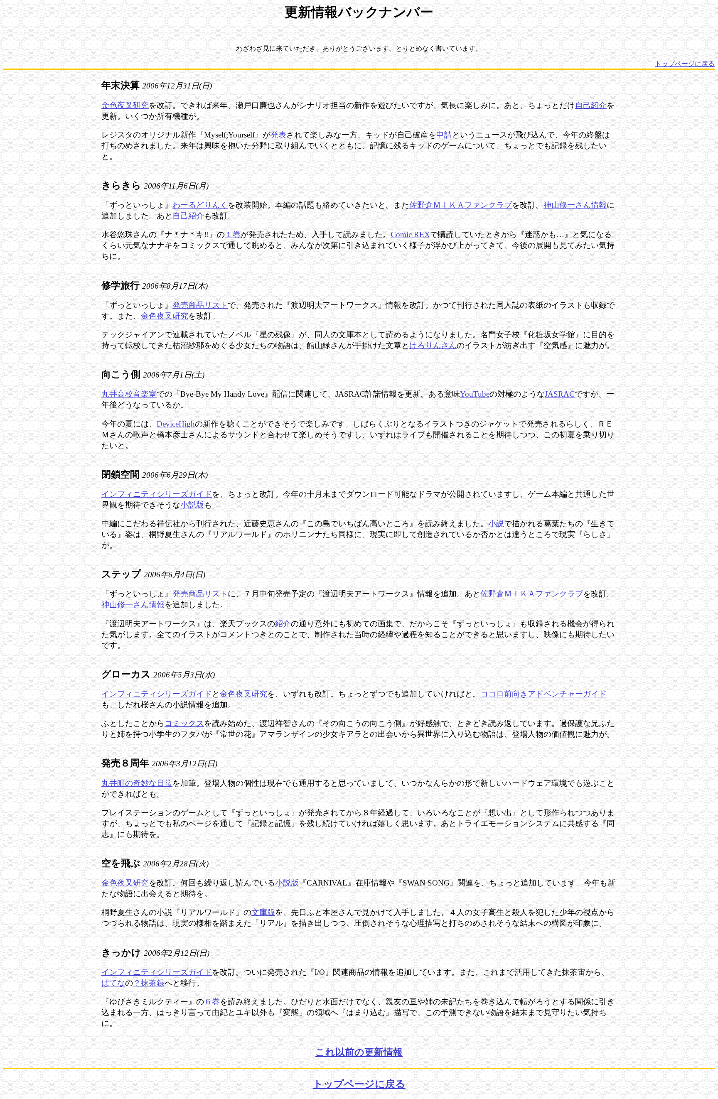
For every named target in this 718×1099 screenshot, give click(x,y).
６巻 (212, 1001)
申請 (444, 134)
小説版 (192, 504)
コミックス (184, 723)
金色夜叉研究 (125, 105)
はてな (113, 983)
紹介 (283, 623)
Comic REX (410, 234)
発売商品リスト (200, 305)
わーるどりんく (200, 205)
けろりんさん (433, 345)
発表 (278, 134)
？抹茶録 (149, 983)
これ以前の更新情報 (359, 1052)
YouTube (474, 394)
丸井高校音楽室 (129, 394)
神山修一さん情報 (575, 205)
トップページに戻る (685, 63)
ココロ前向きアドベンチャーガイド (543, 693)
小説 (496, 523)
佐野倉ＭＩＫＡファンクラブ (460, 205)
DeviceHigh (176, 423)
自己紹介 (591, 105)
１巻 (233, 234)
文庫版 (263, 912)
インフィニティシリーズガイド (156, 494)
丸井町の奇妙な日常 (136, 783)
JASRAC (560, 394)
